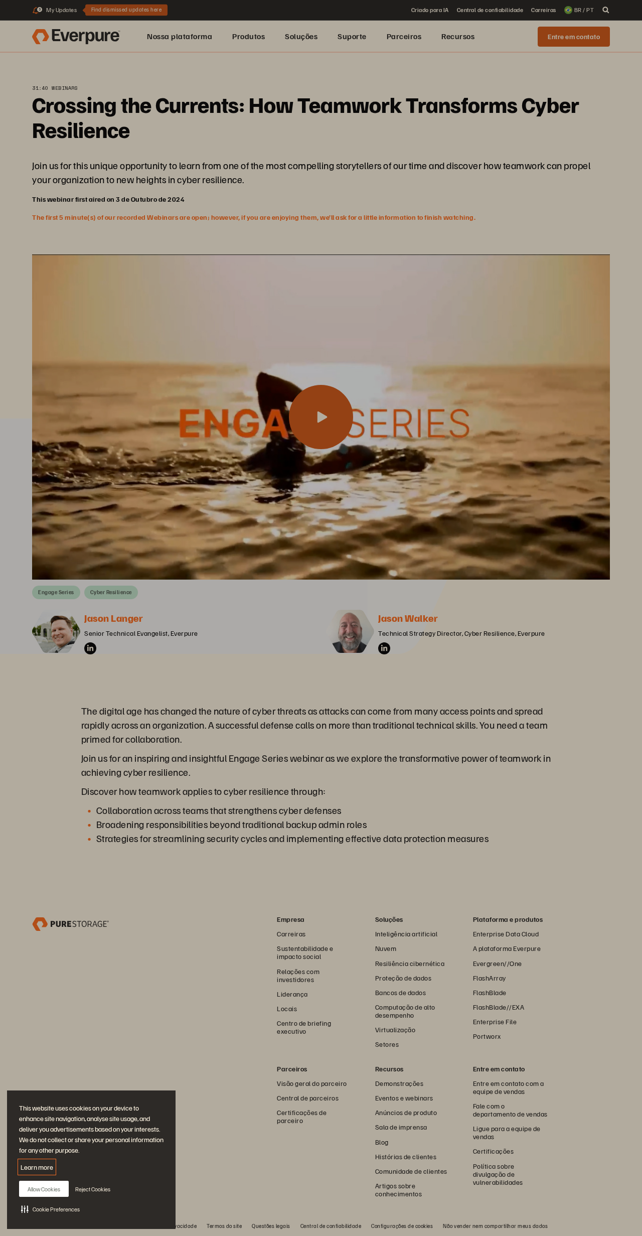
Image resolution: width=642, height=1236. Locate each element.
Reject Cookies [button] (92, 1189)
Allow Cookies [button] (44, 1189)
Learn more (37, 1167)
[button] (50, 1209)
